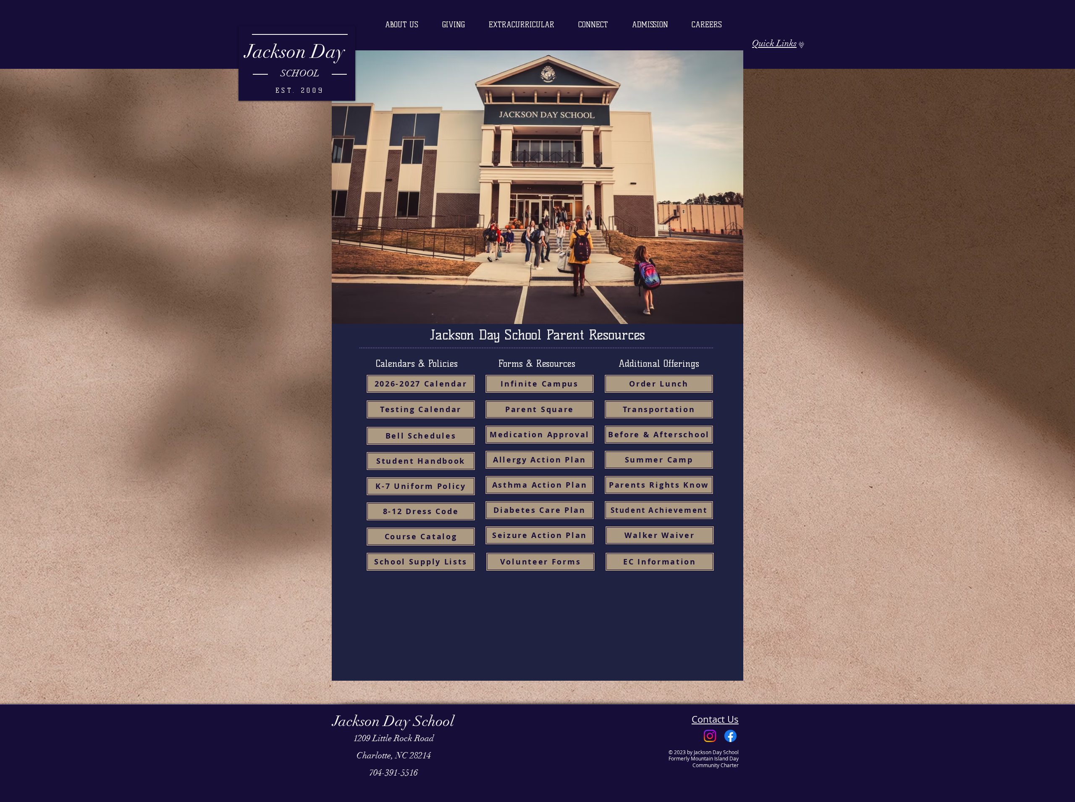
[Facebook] (730, 736)
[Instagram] (710, 736)
